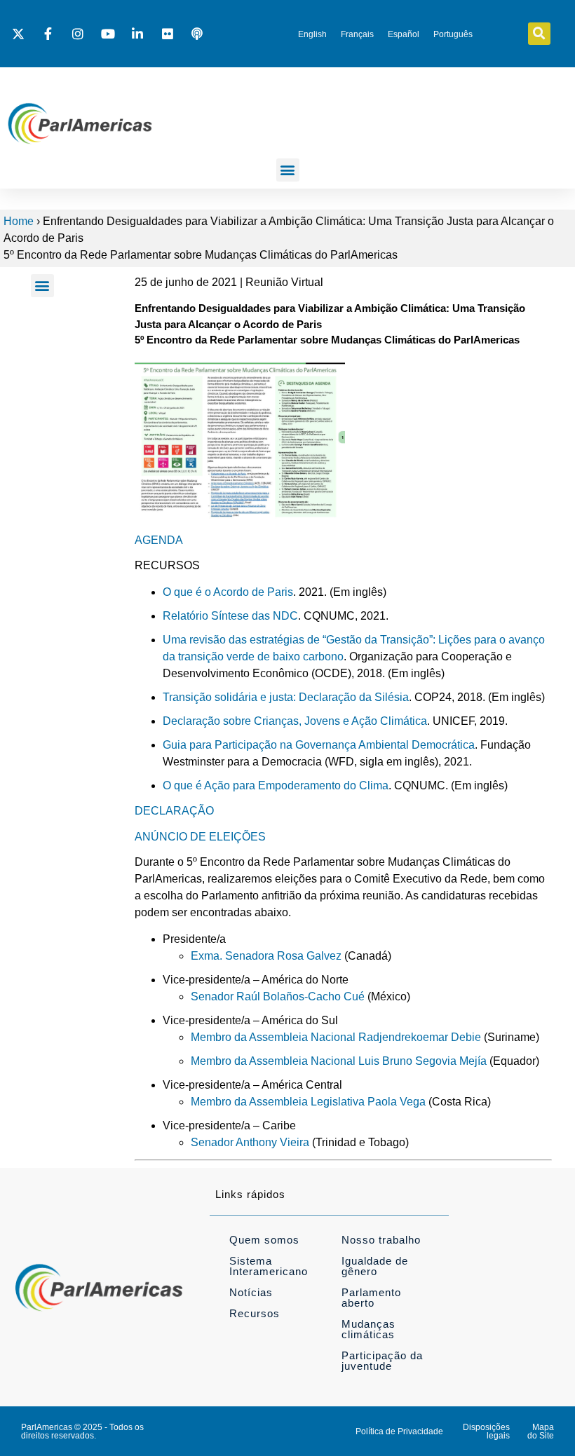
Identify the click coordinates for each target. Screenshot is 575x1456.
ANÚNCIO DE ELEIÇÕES (200, 837)
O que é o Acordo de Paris (228, 592)
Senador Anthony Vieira (250, 1142)
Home (19, 221)
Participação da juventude (382, 1360)
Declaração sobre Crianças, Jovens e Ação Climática (295, 721)
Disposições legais (486, 1431)
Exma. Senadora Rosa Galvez (266, 956)
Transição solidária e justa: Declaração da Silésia (286, 697)
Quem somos (264, 1240)
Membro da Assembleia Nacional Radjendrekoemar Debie (336, 1037)
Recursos (254, 1313)
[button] (539, 33)
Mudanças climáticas (368, 1329)
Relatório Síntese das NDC (230, 616)
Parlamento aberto (371, 1297)
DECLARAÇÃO (174, 811)
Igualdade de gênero (374, 1266)
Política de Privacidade (399, 1431)
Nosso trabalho (381, 1240)
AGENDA (159, 540)
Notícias (251, 1292)
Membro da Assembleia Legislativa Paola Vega (308, 1102)
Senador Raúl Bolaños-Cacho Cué (278, 996)
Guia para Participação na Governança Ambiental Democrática (319, 745)
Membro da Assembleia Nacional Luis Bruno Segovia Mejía (339, 1061)
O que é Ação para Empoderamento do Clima (275, 785)
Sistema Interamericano (268, 1266)
